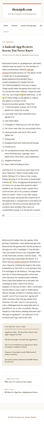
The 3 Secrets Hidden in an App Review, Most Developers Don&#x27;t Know (21, 346)
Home (6, 25)
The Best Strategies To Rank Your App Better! (21, 339)
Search (33, 417)
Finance (14, 25)
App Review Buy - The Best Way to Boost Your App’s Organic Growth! (21, 333)
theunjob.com (22, 9)
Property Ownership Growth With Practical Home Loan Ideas (20, 353)
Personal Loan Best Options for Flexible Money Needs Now (21, 360)
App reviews (34, 55)
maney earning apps (28, 25)
